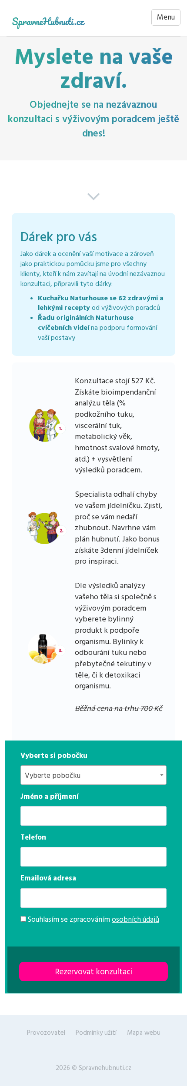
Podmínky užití (96, 1032)
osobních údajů (135, 919)
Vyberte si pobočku (53, 756)
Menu (166, 17)
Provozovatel (46, 1032)
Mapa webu (143, 1032)
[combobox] (93, 775)
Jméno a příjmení (49, 796)
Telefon (33, 837)
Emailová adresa (48, 878)
